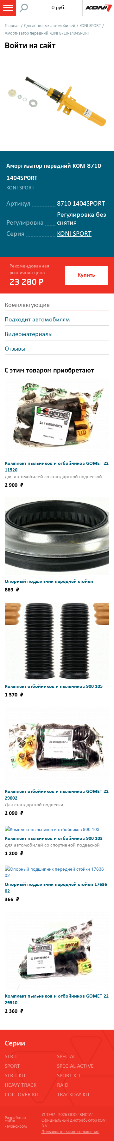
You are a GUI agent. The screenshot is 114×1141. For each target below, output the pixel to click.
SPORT (12, 1066)
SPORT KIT (69, 1076)
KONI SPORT (90, 25)
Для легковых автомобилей (49, 25)
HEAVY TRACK (20, 1085)
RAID (62, 1085)
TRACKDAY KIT (73, 1095)
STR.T (11, 1057)
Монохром (17, 1126)
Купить (86, 275)
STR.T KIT (15, 1076)
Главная (12, 25)
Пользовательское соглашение (70, 1132)
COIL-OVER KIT (22, 1095)
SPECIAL (66, 1057)
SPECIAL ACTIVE (75, 1066)
